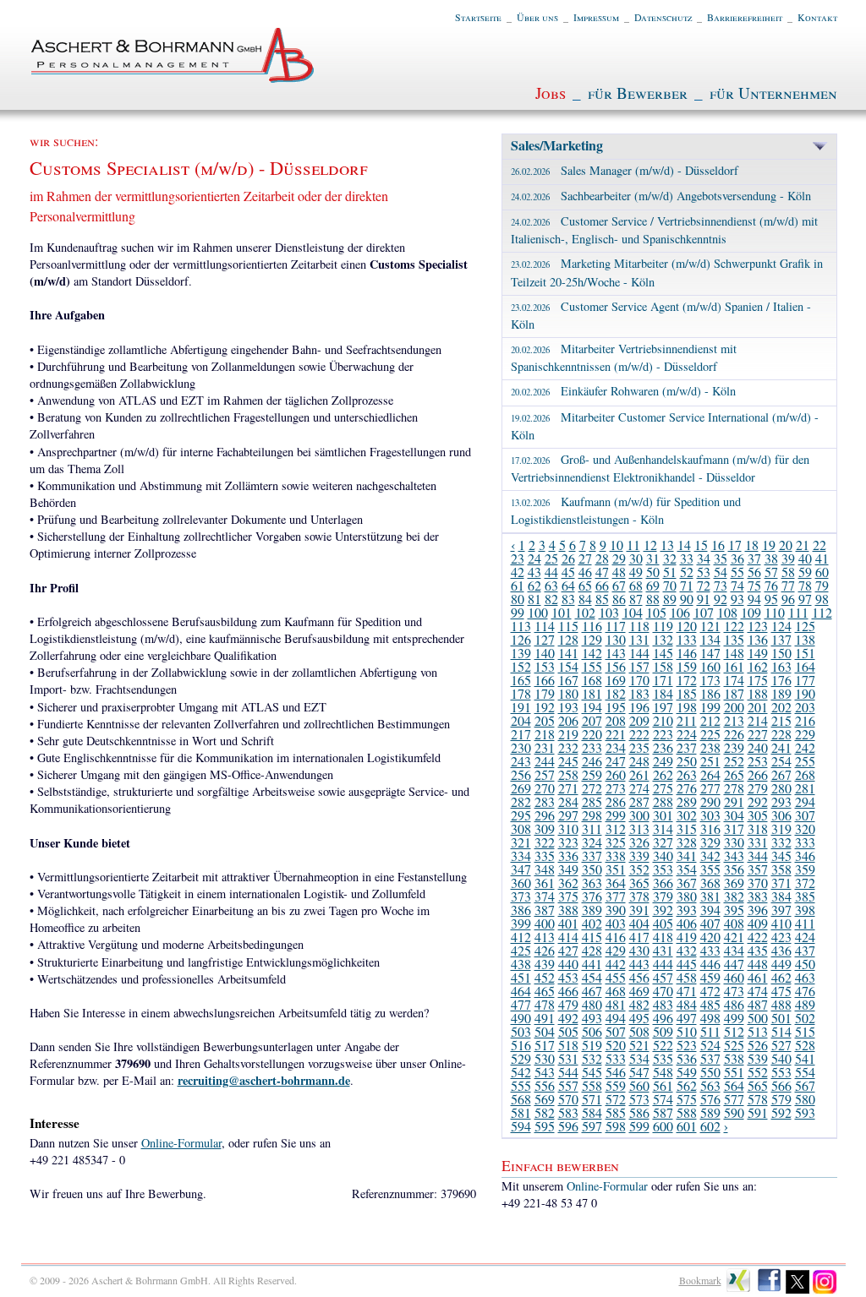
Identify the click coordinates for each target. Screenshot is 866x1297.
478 (544, 1004)
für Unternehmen (773, 92)
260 (616, 774)
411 (805, 923)
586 (639, 1112)
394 (710, 909)
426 (544, 950)
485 (710, 1004)
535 (663, 1058)
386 (521, 909)
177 (805, 680)
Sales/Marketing (557, 145)
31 (653, 558)
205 (544, 720)
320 (805, 828)
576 (710, 1099)
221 (616, 734)
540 (781, 1058)
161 (734, 666)
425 (521, 950)
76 (771, 585)
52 (686, 571)
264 (710, 774)
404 (639, 923)
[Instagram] (825, 1290)
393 (687, 909)
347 (521, 869)
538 (734, 1058)
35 (720, 558)
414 (568, 937)
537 (710, 1058)
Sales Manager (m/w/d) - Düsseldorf (624, 170)
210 (663, 720)
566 (781, 1085)
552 (758, 1072)
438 (521, 964)
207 (592, 720)
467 (592, 991)
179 (544, 693)
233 (592, 747)
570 (568, 1099)
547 (639, 1072)
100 (538, 612)
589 (710, 1112)
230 (521, 747)
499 (734, 1018)
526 (758, 1045)
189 (781, 693)
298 (592, 815)
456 (639, 977)
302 (687, 815)
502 (805, 1018)
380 (687, 896)
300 (639, 815)
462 (781, 977)
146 (687, 653)
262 (663, 774)
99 (517, 612)
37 (754, 558)
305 (758, 815)
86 (619, 599)
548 (663, 1072)
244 (544, 761)
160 (710, 666)
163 (781, 666)
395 (734, 909)
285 (592, 801)
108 (727, 612)
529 (521, 1058)
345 (781, 855)
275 (663, 788)
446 (710, 964)
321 (521, 842)
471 (687, 991)
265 (734, 774)
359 (805, 869)
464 (521, 991)
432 (687, 950)
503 (521, 1031)
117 (616, 626)
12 (650, 544)
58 (788, 571)
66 (602, 585)
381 (710, 896)
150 (781, 653)
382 (734, 896)
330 (734, 842)
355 (710, 869)
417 (639, 937)
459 (710, 977)
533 (616, 1058)
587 (663, 1112)
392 (663, 909)
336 (568, 855)
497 (687, 1018)
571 (592, 1099)
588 (687, 1112)
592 (781, 1112)
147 (710, 653)
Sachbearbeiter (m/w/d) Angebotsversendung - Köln (661, 196)
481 (616, 1004)
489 (805, 1004)
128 (568, 639)
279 (758, 788)
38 (771, 558)
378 (639, 896)
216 (805, 720)
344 (758, 855)
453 (568, 977)
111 (798, 612)
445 (687, 964)
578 (758, 1099)
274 (639, 788)
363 (592, 882)
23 (517, 558)
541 (805, 1058)
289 (687, 801)
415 (592, 937)
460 (734, 977)
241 (781, 747)
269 (521, 788)
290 (710, 801)
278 (734, 788)
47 (602, 571)
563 (710, 1085)
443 (639, 964)
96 (788, 599)
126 (521, 639)
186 (710, 693)
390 (616, 909)
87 (636, 599)
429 (616, 950)
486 (734, 1004)
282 (521, 801)
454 (592, 977)
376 (592, 896)
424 (805, 937)
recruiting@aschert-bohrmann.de (264, 1080)
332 (781, 842)
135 (734, 639)
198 (687, 707)
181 (592, 693)
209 (639, 720)
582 (544, 1112)
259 (592, 774)
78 (805, 585)
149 (758, 653)
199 (710, 707)
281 (805, 788)
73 (720, 585)
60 (822, 571)
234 (616, 747)
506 (592, 1031)
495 (639, 1018)
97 (805, 599)
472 (710, 991)
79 (822, 585)
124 (781, 626)
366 (663, 882)
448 (758, 964)
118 (639, 626)
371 (781, 882)
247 (616, 761)
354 (687, 869)
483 (663, 1004)
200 (734, 707)
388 (568, 909)
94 (754, 599)
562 (687, 1085)
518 (568, 1045)
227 (758, 734)
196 (639, 707)
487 (758, 1004)
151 (805, 653)
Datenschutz (663, 17)
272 (592, 788)
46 (585, 571)
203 (805, 707)
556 (544, 1085)
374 (544, 896)
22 (819, 544)
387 (544, 909)
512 (734, 1031)
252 (734, 761)
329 (710, 842)
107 (703, 612)
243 (521, 761)
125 (805, 626)
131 (639, 639)
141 (568, 653)
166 (544, 680)
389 (592, 909)
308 (521, 828)
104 (632, 612)
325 (616, 842)
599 (639, 1126)
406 (687, 923)
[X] (798, 1290)
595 (544, 1126)
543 (544, 1072)
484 (687, 1004)
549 (687, 1072)
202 (781, 707)
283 (544, 801)
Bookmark (700, 1280)
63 (551, 585)
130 (616, 639)
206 (568, 720)
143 (616, 653)
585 (616, 1112)
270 (544, 788)
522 (663, 1045)
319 (781, 828)
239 (734, 747)
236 (663, 747)
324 (592, 842)
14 (684, 544)
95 (771, 599)
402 (592, 923)
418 (663, 937)
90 (686, 599)
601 (687, 1126)
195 (616, 707)
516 (521, 1045)
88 (653, 599)
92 (720, 599)
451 (521, 977)
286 (616, 801)
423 (781, 937)
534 (639, 1058)
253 (758, 761)
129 (592, 639)
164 (805, 666)
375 (568, 896)
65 (585, 585)
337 (592, 855)
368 (710, 882)
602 (710, 1126)
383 (758, 896)
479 (568, 1004)
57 (771, 571)
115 (568, 626)
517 (544, 1045)
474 (758, 991)
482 (639, 1004)
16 (718, 544)
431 (663, 950)
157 (639, 666)
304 (734, 815)
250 (687, 761)
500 (758, 1018)
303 (710, 815)
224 (687, 734)
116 (592, 626)
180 (568, 693)
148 (734, 653)
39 (788, 558)
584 (592, 1112)
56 (754, 571)
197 (663, 707)
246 (592, 761)
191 (521, 707)
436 (781, 950)
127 (544, 639)
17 (735, 544)
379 (663, 896)
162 (758, 666)
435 (758, 950)
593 (805, 1112)
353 (663, 869)
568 (521, 1099)
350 (592, 869)
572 (616, 1099)
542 (521, 1072)
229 (805, 734)
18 (752, 544)
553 (781, 1072)
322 (544, 842)
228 (781, 734)
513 (758, 1031)
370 (758, 882)
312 (616, 828)
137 (781, 639)
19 (769, 544)
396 (758, 909)
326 (639, 842)
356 (734, 869)
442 (616, 964)
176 (781, 680)
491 (544, 1018)
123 (758, 626)
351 (616, 869)
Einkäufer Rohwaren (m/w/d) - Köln (623, 391)
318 (758, 828)
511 (710, 1031)
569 (544, 1099)
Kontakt (817, 17)
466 (568, 991)
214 (758, 720)
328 (687, 842)
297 (568, 815)
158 (663, 666)
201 (758, 707)
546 (616, 1072)
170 (639, 680)
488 (781, 1004)
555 (521, 1085)
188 (758, 693)
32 (670, 558)
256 (521, 774)
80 (517, 599)
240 (758, 747)
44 (551, 571)
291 (734, 801)
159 (687, 666)
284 (568, 801)
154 (568, 666)
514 (781, 1031)
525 (734, 1045)
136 (758, 639)
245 (568, 761)
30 (636, 558)
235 (639, 747)
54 (720, 571)
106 (680, 612)
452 (544, 977)
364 (616, 882)
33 (686, 558)
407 (710, 923)
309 (544, 828)
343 (734, 855)
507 (616, 1031)
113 (521, 626)
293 (781, 801)
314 (663, 828)
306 (781, 815)
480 (592, 1004)
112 (822, 612)
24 (534, 558)
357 (758, 869)
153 (544, 666)
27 (585, 558)
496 (663, 1018)
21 (802, 544)
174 (734, 680)
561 (663, 1085)
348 (544, 869)
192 (544, 707)
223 (663, 734)
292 (758, 801)
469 (639, 991)
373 (521, 896)
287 (639, 801)
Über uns (537, 17)
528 (805, 1045)
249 (663, 761)
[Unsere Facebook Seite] (769, 1290)
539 (758, 1058)
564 (734, 1085)
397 (781, 909)
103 (609, 612)
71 (686, 585)
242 (805, 747)
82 (551, 599)
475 (781, 991)
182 (616, 693)
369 (734, 882)
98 (822, 599)
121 (710, 626)
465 (544, 991)
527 (781, 1045)
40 (805, 558)
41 (822, 558)
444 (663, 964)
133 (687, 639)
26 (568, 558)
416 (616, 937)
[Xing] (739, 1290)
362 (568, 882)
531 (568, 1058)
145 (663, 653)
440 (568, 964)
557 (568, 1085)
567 (805, 1085)
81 (534, 599)
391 (639, 909)
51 (670, 571)
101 (561, 612)
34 (703, 558)
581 (521, 1112)
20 (785, 544)
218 (544, 734)
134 (710, 639)
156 (616, 666)
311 (592, 828)
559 (616, 1085)
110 (775, 612)
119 (663, 626)
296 (544, 815)
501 (781, 1018)
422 (758, 937)
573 (639, 1099)
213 (734, 720)
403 (616, 923)
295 (521, 815)
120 (687, 626)
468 (616, 991)
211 (687, 720)
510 (687, 1031)
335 (544, 855)
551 (734, 1072)
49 (636, 571)
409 (758, 923)
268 (805, 774)
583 (568, 1112)
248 (639, 761)
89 (670, 599)
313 (639, 828)
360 (521, 882)
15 (701, 544)
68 (636, 585)
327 (663, 842)
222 (639, 734)
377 (616, 896)
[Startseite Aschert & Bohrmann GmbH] (173, 78)
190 (805, 693)
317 (734, 828)
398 (805, 909)
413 (544, 937)
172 (687, 680)
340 (663, 855)
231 (544, 747)
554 (805, 1072)
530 (544, 1058)
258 (568, 774)
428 (592, 950)
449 (781, 964)
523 (687, 1045)
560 (639, 1085)
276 (687, 788)
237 (687, 747)
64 (568, 585)
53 (703, 571)
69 (653, 585)
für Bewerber (638, 92)
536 (687, 1058)
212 (710, 720)
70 (670, 585)
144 (639, 653)
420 (710, 937)
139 (521, 653)
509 (663, 1031)
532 (592, 1058)
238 (710, 747)
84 (585, 599)
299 (616, 815)
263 (687, 774)
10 (616, 544)
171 (663, 680)
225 (710, 734)
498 (710, 1018)
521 (639, 1045)
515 (805, 1031)
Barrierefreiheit (744, 17)
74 (737, 585)
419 (687, 937)
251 (710, 761)
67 (619, 585)
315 (687, 828)
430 (639, 950)
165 (521, 680)
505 (568, 1031)
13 (667, 544)
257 (544, 774)
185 (687, 693)
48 (619, 571)
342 (710, 855)
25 (551, 558)
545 (592, 1072)
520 (616, 1045)
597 (592, 1126)
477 (521, 1004)
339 (639, 855)
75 (754, 585)
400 (544, 923)
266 (758, 774)
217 (521, 734)
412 (521, 937)
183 (639, 693)
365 (639, 882)
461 (758, 977)
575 (687, 1099)
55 (737, 571)
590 (734, 1112)
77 (788, 585)
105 (656, 612)
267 (781, 774)
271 (568, 788)
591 (758, 1112)
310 (568, 828)
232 (568, 747)
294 (805, 801)
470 (663, 991)
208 (616, 720)
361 (544, 882)
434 (734, 950)
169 (616, 680)
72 (703, 585)
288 (663, 801)
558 (592, 1085)
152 (521, 666)
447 (734, 964)
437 (805, 950)
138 (805, 639)
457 (663, 977)
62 (534, 585)
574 (663, 1099)
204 (521, 720)
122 (734, 626)
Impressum (596, 17)
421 (734, 937)
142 (592, 653)
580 (805, 1099)
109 (751, 612)
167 (568, 680)
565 (758, 1085)
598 (616, 1126)
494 (616, 1018)
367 (687, 882)
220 (592, 734)
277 (710, 788)
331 (758, 842)
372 (805, 882)
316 (710, 828)
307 (805, 815)
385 (805, 896)
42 (517, 571)
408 (734, 923)
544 (568, 1072)
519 (592, 1045)
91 (703, 599)
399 (521, 923)
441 (592, 964)
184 (663, 693)
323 (568, 842)
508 (639, 1031)
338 (616, 855)
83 (568, 599)
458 (687, 977)
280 (781, 788)
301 (663, 815)
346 (805, 855)
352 (639, 869)
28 (602, 558)
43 (534, 571)
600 (663, 1126)
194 (592, 707)
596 (568, 1126)
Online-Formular (181, 1143)
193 (568, 707)
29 (619, 558)
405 (663, 923)
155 (592, 666)
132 (663, 639)
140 (544, 653)
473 (734, 991)
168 (592, 680)
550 (710, 1072)
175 (758, 680)
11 (633, 544)
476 (805, 991)
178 (521, 693)
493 (592, 1018)
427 (568, 950)
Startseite (478, 17)
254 (781, 761)
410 (781, 923)
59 (805, 571)
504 (544, 1031)
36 (737, 558)
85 (602, 599)
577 (734, 1099)
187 (734, 693)
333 (805, 842)
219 (568, 734)
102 (585, 612)
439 (544, 964)
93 (737, 599)
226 (734, 734)
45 (568, 571)
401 (568, 923)
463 (805, 977)
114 (544, 626)
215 (781, 720)
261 (639, 774)
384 (781, 896)
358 (781, 869)
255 (805, 761)
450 (805, 964)
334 (521, 855)
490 (521, 1018)
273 (616, 788)
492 (568, 1018)
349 (568, 869)
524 (710, 1045)
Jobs (550, 92)
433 (710, 950)
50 (653, 571)
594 (521, 1126)
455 (616, 977)
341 (687, 855)
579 (781, 1099)
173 (710, 680)
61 (517, 585)
